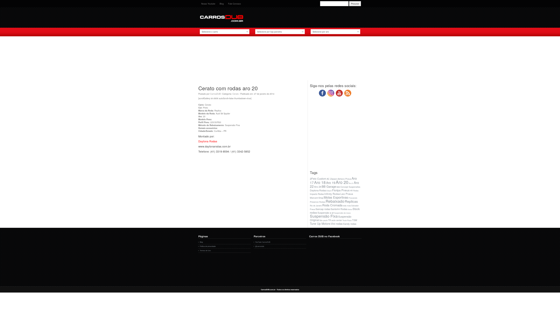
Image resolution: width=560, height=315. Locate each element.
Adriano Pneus (344, 178)
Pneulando (353, 198)
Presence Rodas (317, 201)
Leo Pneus (347, 194)
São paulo (323, 220)
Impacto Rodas (317, 193)
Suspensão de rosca (342, 213)
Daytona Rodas (318, 190)
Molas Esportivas (336, 197)
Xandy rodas (349, 223)
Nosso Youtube (208, 3)
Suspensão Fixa (324, 216)
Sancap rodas (323, 209)
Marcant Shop (316, 197)
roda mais (347, 205)
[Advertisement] (280, 59)
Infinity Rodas (332, 194)
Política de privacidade (208, 246)
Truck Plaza (347, 220)
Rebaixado (335, 201)
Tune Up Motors (320, 223)
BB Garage (329, 186)
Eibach (329, 190)
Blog (222, 3)
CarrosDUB (215, 93)
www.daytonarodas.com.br (214, 146)
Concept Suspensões (350, 186)
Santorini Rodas (339, 209)
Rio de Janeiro (316, 205)
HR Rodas (354, 190)
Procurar (355, 3)
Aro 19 (330, 182)
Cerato (235, 93)
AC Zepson (332, 178)
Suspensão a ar (325, 212)
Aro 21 (351, 183)
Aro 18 (320, 182)
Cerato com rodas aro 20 (228, 88)
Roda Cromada (332, 205)
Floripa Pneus (341, 190)
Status (350, 209)
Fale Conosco (234, 3)
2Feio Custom (318, 178)
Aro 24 (317, 186)
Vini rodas (337, 223)
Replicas (351, 201)
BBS (338, 187)
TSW (354, 220)
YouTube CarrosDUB (262, 242)
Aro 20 (342, 182)
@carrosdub (259, 246)
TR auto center (335, 220)
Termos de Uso (205, 250)
